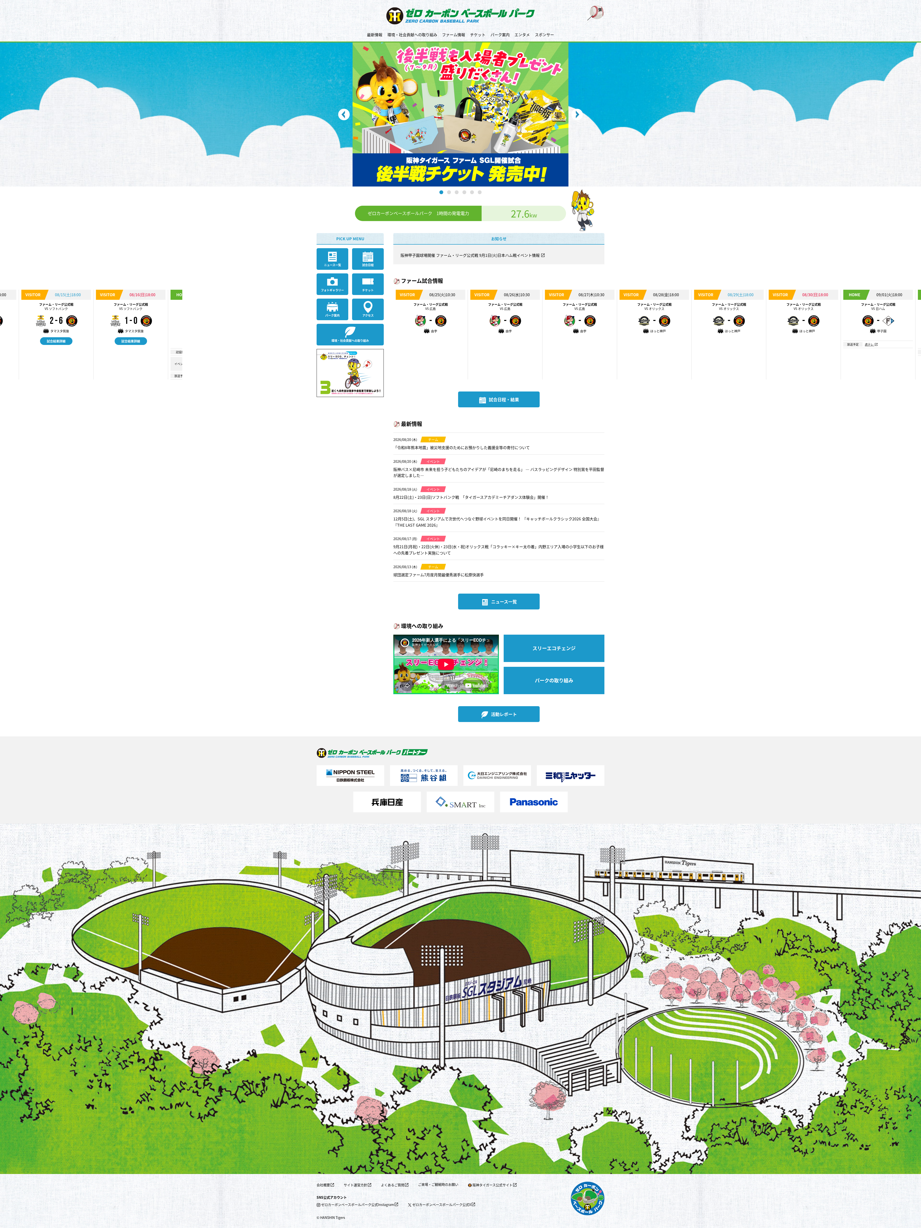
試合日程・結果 (504, 399)
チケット (477, 34)
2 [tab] (449, 192)
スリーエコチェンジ (554, 648)
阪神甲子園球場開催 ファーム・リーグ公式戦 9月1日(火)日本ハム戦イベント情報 (471, 255)
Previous (344, 114)
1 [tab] (441, 192)
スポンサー (544, 34)
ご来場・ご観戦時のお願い (438, 1184)
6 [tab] (480, 192)
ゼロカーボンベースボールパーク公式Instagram (357, 1204)
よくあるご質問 (392, 1184)
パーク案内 (500, 34)
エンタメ (522, 34)
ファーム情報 (453, 34)
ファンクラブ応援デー (206, 368)
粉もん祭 (198, 359)
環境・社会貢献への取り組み (412, 34)
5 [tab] (472, 192)
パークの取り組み (554, 680)
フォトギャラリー (332, 290)
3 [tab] (457, 192)
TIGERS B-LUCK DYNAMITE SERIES (215, 364)
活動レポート (504, 714)
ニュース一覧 (332, 265)
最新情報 (374, 34)
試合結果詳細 (56, 341)
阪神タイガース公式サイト (492, 1184)
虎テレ (196, 376)
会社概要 (323, 1184)
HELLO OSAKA (201, 352)
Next (577, 114)
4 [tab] (464, 192)
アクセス (368, 315)
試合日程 (368, 265)
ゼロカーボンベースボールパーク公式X (441, 1204)
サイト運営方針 (355, 1184)
